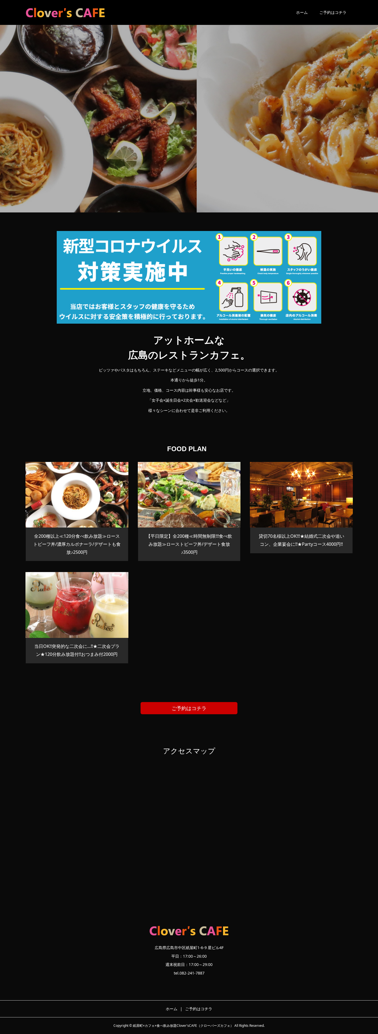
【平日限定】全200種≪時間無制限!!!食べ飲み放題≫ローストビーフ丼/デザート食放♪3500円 (189, 544)
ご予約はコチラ (332, 12)
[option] (189, 106)
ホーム (302, 12)
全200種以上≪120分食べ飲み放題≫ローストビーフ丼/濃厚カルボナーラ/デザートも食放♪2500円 (77, 544)
